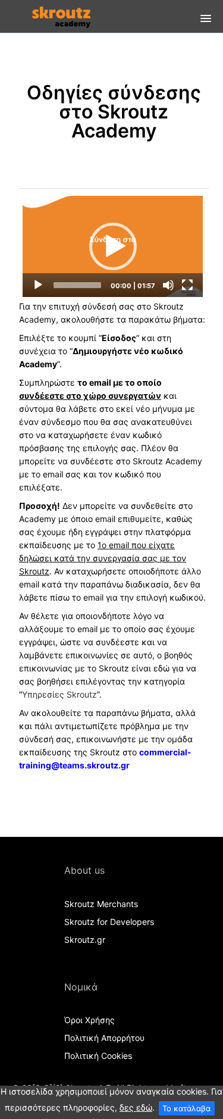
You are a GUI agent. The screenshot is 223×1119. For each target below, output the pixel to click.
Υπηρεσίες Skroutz (59, 694)
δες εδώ (136, 1107)
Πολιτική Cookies (98, 1056)
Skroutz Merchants (101, 904)
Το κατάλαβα (186, 1108)
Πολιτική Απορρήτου (104, 1038)
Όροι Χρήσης (89, 1020)
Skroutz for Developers (109, 922)
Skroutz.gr (84, 939)
